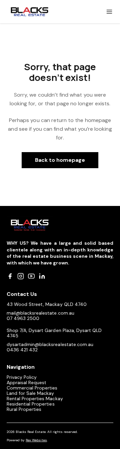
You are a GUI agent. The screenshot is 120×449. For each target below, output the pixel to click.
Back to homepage (60, 159)
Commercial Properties (32, 388)
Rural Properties (24, 409)
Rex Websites (36, 440)
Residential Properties (31, 404)
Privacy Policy (22, 377)
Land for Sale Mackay (30, 393)
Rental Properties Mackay (35, 399)
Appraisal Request (26, 382)
